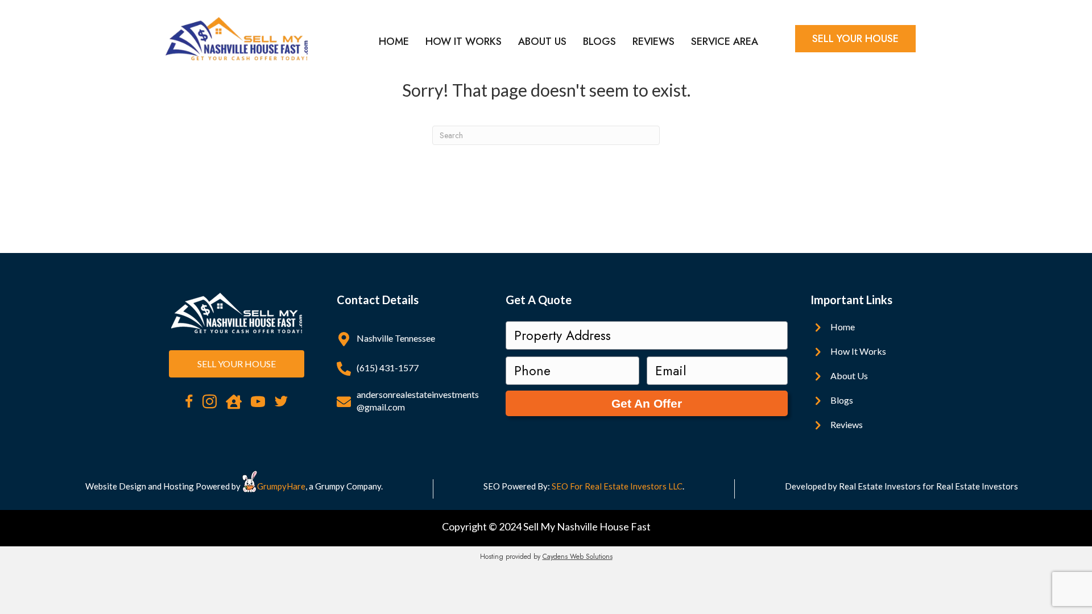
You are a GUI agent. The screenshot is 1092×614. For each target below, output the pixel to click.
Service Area (724, 41)
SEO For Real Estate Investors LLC (617, 486)
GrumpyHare (281, 486)
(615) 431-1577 (388, 367)
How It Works (463, 41)
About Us (542, 41)
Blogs (599, 41)
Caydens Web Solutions (578, 556)
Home (394, 41)
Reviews (653, 41)
